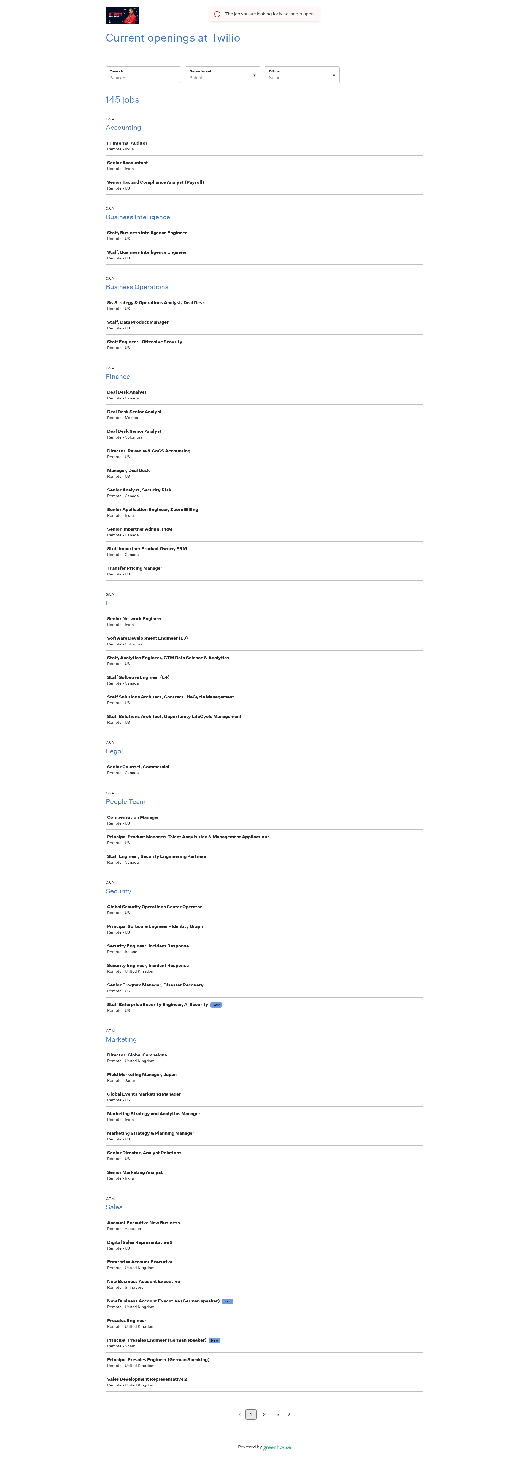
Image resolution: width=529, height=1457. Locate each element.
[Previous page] (240, 1414)
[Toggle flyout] (254, 75)
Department (200, 71)
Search (116, 71)
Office (274, 71)
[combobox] (269, 78)
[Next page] (289, 1414)
